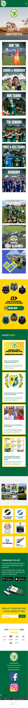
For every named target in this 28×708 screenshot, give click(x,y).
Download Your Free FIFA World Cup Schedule (13, 425)
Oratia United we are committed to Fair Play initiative (13, 393)
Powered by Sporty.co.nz (14, 701)
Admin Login (15, 704)
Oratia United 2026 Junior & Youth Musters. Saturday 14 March (12, 458)
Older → (14, 469)
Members (14, 703)
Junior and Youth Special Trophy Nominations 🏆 (11, 361)
